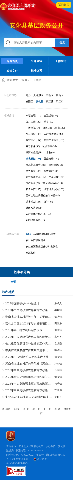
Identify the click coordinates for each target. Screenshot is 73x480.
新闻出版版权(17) (35, 220)
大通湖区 (38, 95)
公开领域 (36, 61)
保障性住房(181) (35, 152)
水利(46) (50, 152)
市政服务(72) (33, 183)
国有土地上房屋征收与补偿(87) (43, 195)
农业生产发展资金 (36, 240)
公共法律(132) (33, 121)
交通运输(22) (51, 115)
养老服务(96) (33, 146)
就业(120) (59, 128)
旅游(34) (47, 128)
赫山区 (59, 95)
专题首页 (12, 61)
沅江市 (59, 101)
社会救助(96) (50, 146)
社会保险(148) (33, 134)
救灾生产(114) (33, 140)
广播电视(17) (33, 128)
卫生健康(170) (51, 158)
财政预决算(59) (34, 208)
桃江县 (49, 101)
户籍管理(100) (33, 115)
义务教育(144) (33, 171)
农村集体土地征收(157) (38, 214)
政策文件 (12, 70)
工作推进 (60, 61)
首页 (24, 80)
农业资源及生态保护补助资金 (42, 246)
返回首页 (63, 4)
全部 (28, 234)
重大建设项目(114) (53, 183)
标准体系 (36, 70)
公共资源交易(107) (36, 177)
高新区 (49, 95)
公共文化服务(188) (54, 140)
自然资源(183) (56, 164)
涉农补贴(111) (33, 158)
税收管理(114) (51, 171)
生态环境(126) (56, 177)
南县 (28, 95)
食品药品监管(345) (36, 164)
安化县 (39, 101)
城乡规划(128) (33, 201)
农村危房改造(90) (53, 134)
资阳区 (29, 101)
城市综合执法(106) (54, 189)
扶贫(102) (49, 121)
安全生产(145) (33, 189)
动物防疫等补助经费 (44, 234)
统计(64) (48, 201)
